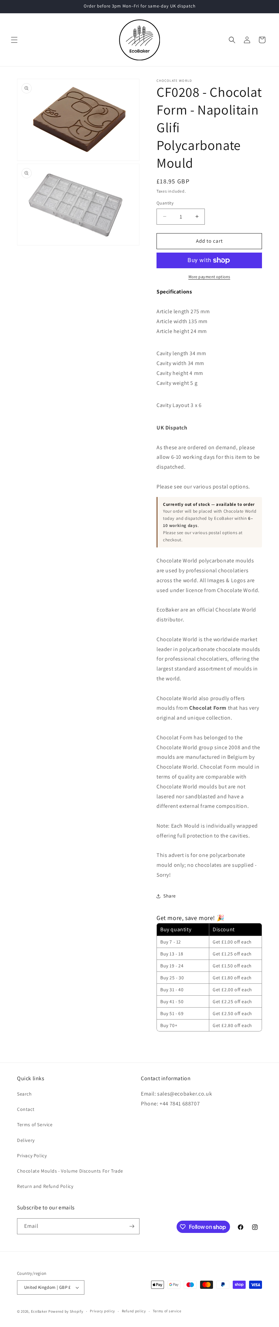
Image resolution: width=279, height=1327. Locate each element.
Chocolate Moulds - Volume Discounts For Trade (70, 1171)
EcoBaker (39, 1311)
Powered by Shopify (65, 1311)
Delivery (26, 1140)
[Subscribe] (131, 1226)
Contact (25, 1109)
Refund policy (134, 1311)
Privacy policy (102, 1311)
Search (24, 1094)
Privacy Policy (32, 1155)
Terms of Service (35, 1124)
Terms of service (167, 1311)
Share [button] (169, 896)
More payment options (209, 276)
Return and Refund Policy (45, 1186)
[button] (14, 39)
